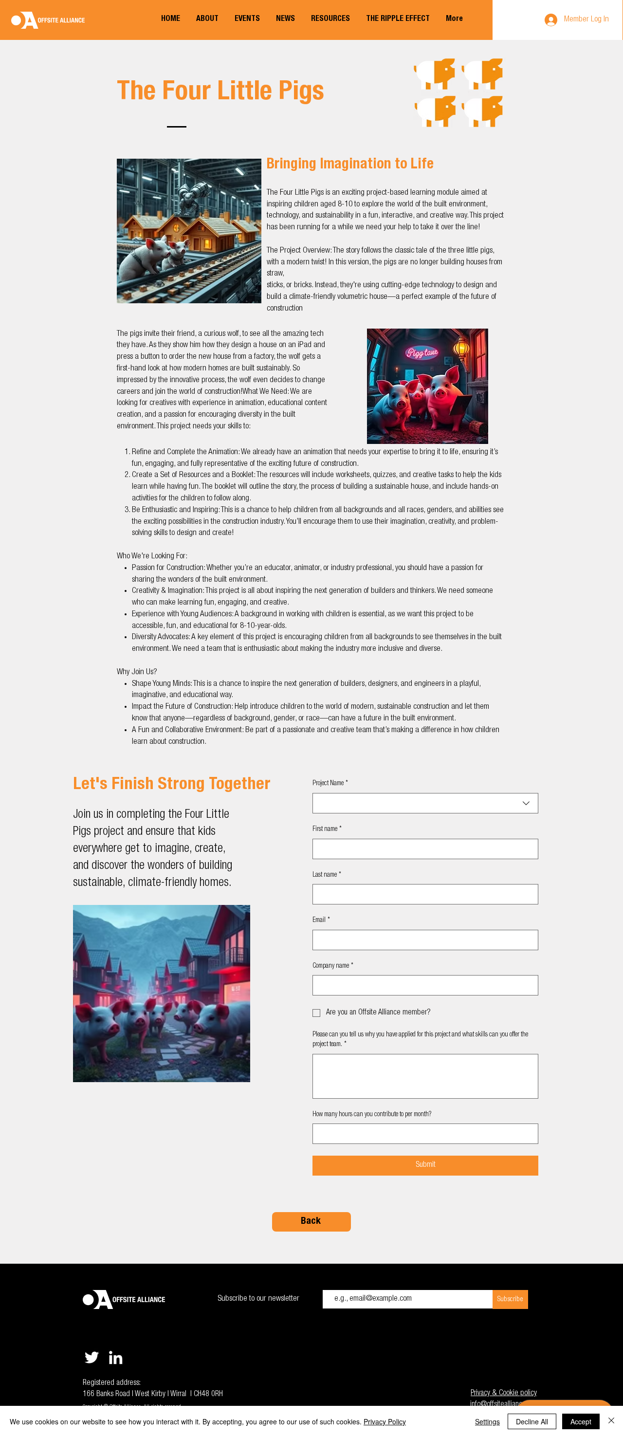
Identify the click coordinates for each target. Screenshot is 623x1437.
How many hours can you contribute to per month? (371, 1114)
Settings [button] (487, 1421)
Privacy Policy (385, 1421)
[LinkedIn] (115, 1357)
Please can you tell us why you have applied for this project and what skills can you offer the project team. (420, 1040)
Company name (332, 966)
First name (327, 829)
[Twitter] (91, 1357)
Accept (580, 1421)
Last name (326, 875)
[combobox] (425, 803)
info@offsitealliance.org (503, 1405)
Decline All (532, 1421)
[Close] (611, 1421)
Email (321, 920)
